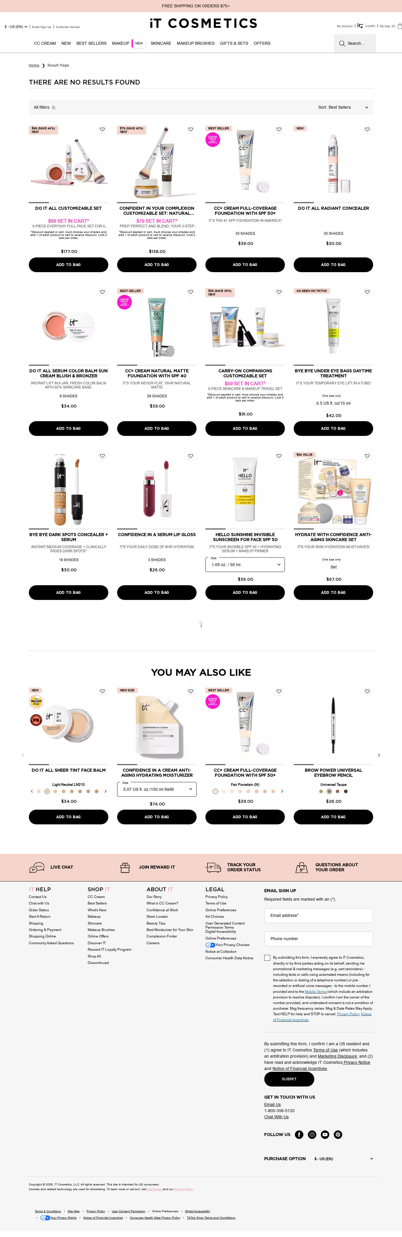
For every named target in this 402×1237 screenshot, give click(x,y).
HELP (40, 889)
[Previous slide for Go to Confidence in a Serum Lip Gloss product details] (123, 490)
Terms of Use (215, 903)
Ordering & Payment (45, 930)
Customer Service (68, 27)
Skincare (95, 923)
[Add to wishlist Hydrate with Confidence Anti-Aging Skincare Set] (367, 455)
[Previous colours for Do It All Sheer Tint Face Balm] (31, 791)
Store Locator (157, 916)
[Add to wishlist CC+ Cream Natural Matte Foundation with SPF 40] (190, 292)
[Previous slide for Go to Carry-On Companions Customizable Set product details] (211, 326)
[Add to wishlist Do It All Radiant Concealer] (367, 129)
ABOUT (160, 889)
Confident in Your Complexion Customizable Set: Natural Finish (156, 211)
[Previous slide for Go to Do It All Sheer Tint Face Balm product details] (35, 725)
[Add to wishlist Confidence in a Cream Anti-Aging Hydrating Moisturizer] (190, 691)
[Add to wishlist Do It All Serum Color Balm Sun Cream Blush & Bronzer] (102, 292)
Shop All (94, 956)
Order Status (39, 910)
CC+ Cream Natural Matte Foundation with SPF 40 (157, 373)
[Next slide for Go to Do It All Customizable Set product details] (102, 163)
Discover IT (97, 943)
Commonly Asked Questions (51, 943)
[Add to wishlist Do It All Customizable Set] (102, 129)
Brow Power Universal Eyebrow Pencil (333, 773)
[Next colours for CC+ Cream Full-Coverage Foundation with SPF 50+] (282, 791)
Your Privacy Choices (232, 945)
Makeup (94, 916)
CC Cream (96, 897)
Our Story (154, 897)
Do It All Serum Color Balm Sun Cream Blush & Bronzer (68, 373)
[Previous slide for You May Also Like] (23, 755)
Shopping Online (42, 936)
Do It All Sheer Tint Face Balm (69, 770)
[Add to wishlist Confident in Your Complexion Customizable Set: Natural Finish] (190, 129)
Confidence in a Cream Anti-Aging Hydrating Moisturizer (157, 773)
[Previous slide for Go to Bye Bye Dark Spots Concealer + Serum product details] (35, 490)
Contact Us (37, 897)
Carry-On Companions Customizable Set (245, 373)
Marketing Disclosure (337, 1056)
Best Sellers (97, 903)
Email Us (272, 1104)
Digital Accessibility (220, 932)
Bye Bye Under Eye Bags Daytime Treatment (333, 373)
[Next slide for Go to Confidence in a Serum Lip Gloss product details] (191, 490)
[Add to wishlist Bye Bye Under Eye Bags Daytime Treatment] (367, 292)
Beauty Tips (156, 923)
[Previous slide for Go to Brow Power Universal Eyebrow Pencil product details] (299, 725)
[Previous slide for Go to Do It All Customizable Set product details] (35, 163)
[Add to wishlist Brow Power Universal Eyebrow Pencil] (367, 691)
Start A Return (40, 916)
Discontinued (98, 963)
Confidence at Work (162, 910)
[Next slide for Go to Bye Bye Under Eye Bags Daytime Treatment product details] (367, 326)
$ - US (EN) (14, 26)
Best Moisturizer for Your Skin (170, 930)
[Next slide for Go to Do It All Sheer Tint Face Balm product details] (102, 725)
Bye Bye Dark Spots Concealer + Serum (68, 537)
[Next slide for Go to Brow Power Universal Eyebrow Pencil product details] (367, 725)
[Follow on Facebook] (299, 1134)
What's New (97, 910)
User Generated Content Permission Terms (225, 925)
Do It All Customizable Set (68, 208)
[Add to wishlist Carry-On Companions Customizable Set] (279, 292)
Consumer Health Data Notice (229, 958)
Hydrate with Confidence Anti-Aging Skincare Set (333, 537)
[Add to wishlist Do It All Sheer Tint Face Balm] (102, 691)
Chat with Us (39, 903)
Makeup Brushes (101, 930)
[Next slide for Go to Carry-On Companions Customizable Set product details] (279, 326)
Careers (153, 943)
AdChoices (154, 1189)
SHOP (99, 889)
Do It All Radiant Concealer (333, 208)
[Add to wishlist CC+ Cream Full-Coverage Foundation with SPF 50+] (279, 129)
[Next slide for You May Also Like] (379, 755)
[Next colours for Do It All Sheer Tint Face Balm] (105, 791)
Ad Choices (214, 916)
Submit (289, 1079)
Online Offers (98, 936)
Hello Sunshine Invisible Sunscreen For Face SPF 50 (245, 537)
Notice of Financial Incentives (300, 1068)
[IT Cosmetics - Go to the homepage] (203, 23)
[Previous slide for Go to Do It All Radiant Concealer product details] (299, 163)
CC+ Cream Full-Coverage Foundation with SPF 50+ (245, 211)
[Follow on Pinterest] (338, 1134)
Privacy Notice (356, 1062)
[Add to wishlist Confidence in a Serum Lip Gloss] (190, 455)
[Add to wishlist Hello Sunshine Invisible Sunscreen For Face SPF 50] (279, 455)
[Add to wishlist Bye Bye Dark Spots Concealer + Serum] (102, 455)
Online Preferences (220, 910)
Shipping (36, 923)
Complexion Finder (162, 936)
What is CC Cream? (162, 903)
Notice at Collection (221, 952)
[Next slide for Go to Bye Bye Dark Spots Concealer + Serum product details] (102, 490)
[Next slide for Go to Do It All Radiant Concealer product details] (367, 163)
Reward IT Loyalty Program (109, 949)
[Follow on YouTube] (325, 1134)
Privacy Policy (216, 897)
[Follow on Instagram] (312, 1134)
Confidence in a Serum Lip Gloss (157, 535)
